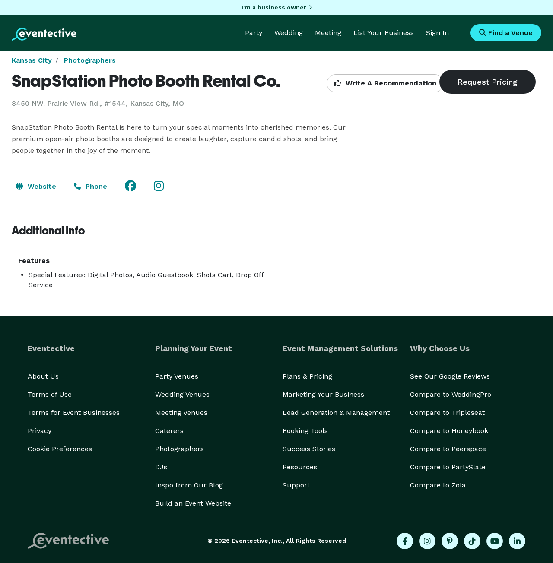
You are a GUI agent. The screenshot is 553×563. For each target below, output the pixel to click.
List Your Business (383, 32)
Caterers (169, 431)
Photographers (90, 60)
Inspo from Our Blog (189, 485)
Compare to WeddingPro (450, 394)
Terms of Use (50, 394)
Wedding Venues (182, 394)
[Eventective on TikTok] (472, 541)
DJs (161, 467)
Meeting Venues (181, 412)
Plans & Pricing (307, 376)
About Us (43, 376)
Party (253, 32)
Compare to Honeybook (449, 431)
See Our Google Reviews (450, 376)
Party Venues (176, 376)
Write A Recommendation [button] (389, 83)
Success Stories (309, 449)
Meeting (328, 32)
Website (40, 186)
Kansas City (32, 60)
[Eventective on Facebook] (405, 541)
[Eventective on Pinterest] (450, 541)
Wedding (288, 32)
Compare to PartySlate (448, 467)
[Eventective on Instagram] (427, 541)
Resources (300, 467)
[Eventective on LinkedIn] (517, 541)
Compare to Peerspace (448, 449)
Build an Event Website (193, 503)
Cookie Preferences (60, 449)
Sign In (437, 32)
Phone (95, 186)
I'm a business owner (274, 7)
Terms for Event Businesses (74, 412)
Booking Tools (305, 431)
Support (296, 485)
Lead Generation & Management (336, 412)
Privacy (39, 431)
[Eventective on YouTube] (494, 541)
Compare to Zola (438, 485)
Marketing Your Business (323, 394)
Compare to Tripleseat (447, 412)
